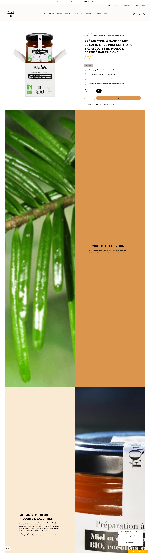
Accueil (86, 34)
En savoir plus (130, 542)
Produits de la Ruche (97, 34)
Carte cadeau (126, 5)
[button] (45, 14)
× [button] (141, 528)
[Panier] (143, 14)
